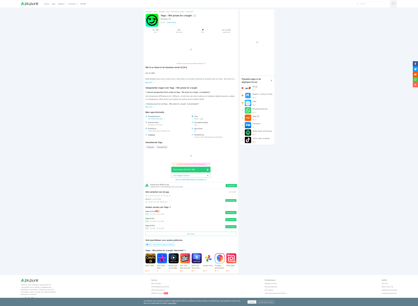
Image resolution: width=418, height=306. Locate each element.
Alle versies (191, 234)
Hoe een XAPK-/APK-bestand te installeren (190, 179)
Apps (155, 11)
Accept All (252, 302)
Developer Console (270, 283)
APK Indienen (269, 290)
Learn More (172, 303)
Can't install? (232, 192)
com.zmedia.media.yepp (155, 119)
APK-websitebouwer (271, 287)
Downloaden (231, 185)
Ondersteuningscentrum (389, 293)
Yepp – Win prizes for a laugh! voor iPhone (161, 244)
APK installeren (156, 283)
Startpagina (148, 11)
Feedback (151, 135)
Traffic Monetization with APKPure (275, 293)
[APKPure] (29, 4)
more (201, 118)
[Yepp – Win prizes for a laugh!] (151, 20)
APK (194, 15)
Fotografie (162, 11)
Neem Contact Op (387, 287)
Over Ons (385, 283)
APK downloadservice (158, 290)
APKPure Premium (157, 293)
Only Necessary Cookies (265, 302)
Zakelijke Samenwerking (389, 290)
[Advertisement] (256, 42)
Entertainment (162, 147)
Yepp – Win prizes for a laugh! (175, 11)
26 (195, 131)
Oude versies (171, 22)
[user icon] (393, 4)
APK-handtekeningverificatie (160, 287)
